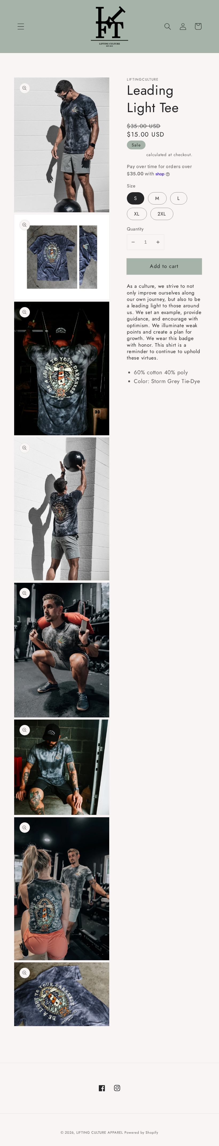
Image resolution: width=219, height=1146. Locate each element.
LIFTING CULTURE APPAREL (99, 1132)
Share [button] (141, 398)
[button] (20, 26)
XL (137, 213)
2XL (162, 213)
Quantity (135, 229)
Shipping (136, 155)
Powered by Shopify (141, 1132)
